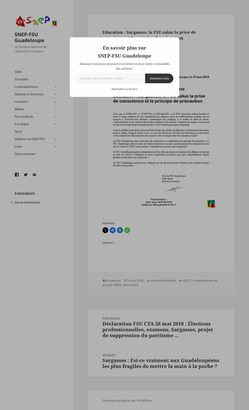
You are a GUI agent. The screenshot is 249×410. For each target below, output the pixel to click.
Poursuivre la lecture (124, 89)
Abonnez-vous (159, 78)
